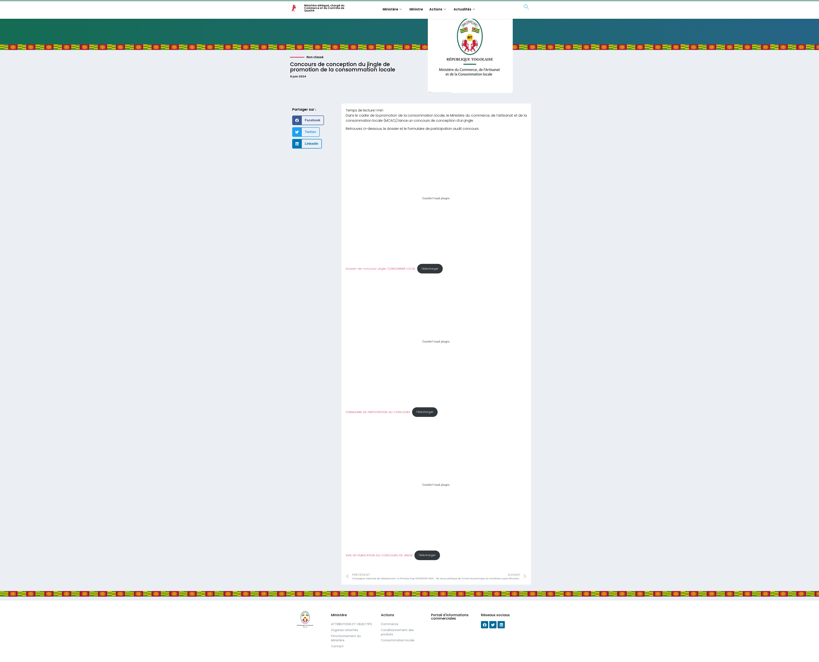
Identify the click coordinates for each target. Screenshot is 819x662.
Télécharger (430, 268)
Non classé (315, 57)
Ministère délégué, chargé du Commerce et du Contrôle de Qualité (324, 8)
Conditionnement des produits (397, 632)
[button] (308, 120)
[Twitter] (493, 624)
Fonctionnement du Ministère (346, 638)
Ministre (416, 9)
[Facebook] (484, 624)
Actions (435, 9)
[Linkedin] (501, 624)
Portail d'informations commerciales (450, 617)
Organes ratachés (344, 630)
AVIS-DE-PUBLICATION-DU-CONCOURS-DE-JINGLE (379, 555)
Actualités (462, 9)
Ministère (390, 9)
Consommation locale (397, 640)
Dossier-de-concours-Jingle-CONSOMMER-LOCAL (380, 268)
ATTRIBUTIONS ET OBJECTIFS (351, 624)
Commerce (389, 624)
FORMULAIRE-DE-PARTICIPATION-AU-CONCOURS (378, 412)
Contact (337, 646)
